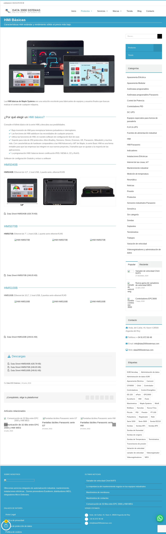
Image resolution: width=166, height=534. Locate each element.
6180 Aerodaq (132, 372)
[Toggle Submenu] (157, 47)
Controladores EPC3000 (146, 299)
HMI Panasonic (133, 145)
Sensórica (131, 209)
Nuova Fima (151, 408)
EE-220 (130, 394)
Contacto (150, 11)
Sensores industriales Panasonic (141, 203)
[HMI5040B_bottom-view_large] (98, 191)
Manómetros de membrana (93, 422)
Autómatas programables (138, 89)
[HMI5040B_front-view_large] (22, 191)
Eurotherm (131, 399)
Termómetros (132, 232)
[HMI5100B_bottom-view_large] (97, 302)
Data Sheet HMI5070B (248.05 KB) (22, 275)
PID (137, 412)
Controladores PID (135, 106)
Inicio (73, 11)
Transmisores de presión (136, 444)
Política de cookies (13, 532)
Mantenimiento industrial (137, 168)
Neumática (131, 180)
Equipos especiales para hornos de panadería (142, 119)
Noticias (130, 185)
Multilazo (130, 408)
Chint (139, 386)
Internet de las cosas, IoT (138, 162)
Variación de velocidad (137, 244)
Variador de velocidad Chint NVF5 (147, 272)
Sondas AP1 (140, 426)
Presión (130, 191)
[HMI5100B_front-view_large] (22, 302)
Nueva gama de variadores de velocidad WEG (147, 284)
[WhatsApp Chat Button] (160, 518)
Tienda (130, 11)
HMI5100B (8, 295)
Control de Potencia (135, 101)
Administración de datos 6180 (138, 377)
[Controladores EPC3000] (131, 299)
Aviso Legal (10, 515)
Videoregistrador (153, 453)
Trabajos (131, 238)
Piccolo (129, 412)
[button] (157, 11)
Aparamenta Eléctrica (136, 77)
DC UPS (131, 112)
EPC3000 (147, 394)
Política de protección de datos (18, 526)
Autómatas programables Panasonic (142, 95)
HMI (129, 139)
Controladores (132, 390)
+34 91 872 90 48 (96, 519)
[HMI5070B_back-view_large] (60, 240)
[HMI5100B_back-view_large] (60, 302)
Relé (153, 417)
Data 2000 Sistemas (13, 383)
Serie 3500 (143, 421)
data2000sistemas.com (143, 350)
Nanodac (140, 408)
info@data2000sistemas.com (146, 344)
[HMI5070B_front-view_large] (22, 240)
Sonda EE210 (155, 421)
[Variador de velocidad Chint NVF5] (131, 272)
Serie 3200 (131, 421)
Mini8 (157, 403)
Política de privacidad (14, 520)
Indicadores (132, 151)
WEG (147, 457)
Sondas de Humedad (135, 430)
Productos (85, 11)
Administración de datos (150, 372)
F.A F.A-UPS (132, 127)
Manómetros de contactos (97, 498)
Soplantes (131, 226)
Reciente (144, 264)
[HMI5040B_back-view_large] (60, 191)
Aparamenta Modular (136, 83)
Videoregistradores (134, 457)
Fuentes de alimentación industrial (142, 133)
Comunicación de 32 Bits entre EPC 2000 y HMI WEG (109, 504)
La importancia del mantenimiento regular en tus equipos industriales (116, 486)
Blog (139, 11)
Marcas (116, 11)
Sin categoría (133, 215)
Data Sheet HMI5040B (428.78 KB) (22, 214)
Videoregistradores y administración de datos (144, 251)
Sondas (130, 220)
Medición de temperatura (138, 174)
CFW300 (130, 386)
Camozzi (150, 381)
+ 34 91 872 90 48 (144, 337)
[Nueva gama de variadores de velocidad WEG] (131, 284)
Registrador (143, 417)
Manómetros (132, 403)
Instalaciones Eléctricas (137, 156)
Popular (131, 264)
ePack (138, 394)
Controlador (148, 386)
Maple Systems (146, 403)
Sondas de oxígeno (134, 435)
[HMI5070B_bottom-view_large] (97, 240)
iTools (147, 399)
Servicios (101, 11)
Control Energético (148, 390)
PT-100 (153, 412)
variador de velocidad (135, 453)
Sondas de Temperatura (136, 439)
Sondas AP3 (153, 426)
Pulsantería (131, 417)
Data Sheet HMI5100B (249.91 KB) (22, 337)
